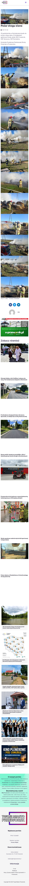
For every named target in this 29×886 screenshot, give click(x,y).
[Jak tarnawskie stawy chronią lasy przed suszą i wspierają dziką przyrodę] (14, 615)
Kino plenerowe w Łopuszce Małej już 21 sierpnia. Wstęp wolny (13, 765)
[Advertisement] (14, 592)
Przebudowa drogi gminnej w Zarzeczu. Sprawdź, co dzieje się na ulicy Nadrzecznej (14, 415)
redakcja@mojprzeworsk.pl (14, 858)
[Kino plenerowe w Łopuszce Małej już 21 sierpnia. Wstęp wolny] (14, 754)
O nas (14, 868)
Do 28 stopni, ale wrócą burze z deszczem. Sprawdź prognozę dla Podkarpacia (14, 660)
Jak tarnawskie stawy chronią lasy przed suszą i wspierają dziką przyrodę (13, 627)
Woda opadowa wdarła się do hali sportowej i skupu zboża (14, 539)
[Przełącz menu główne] (25, 2)
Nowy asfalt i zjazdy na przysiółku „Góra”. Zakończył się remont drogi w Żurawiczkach (14, 455)
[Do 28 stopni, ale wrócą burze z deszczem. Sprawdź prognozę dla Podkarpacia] (14, 644)
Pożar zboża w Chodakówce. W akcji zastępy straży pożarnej (14, 575)
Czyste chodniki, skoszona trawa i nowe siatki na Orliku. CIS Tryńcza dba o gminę (13, 687)
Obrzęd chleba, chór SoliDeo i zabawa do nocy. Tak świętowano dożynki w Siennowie (14, 379)
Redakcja (14, 870)
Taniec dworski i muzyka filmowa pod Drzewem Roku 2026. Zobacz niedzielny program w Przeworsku (13, 740)
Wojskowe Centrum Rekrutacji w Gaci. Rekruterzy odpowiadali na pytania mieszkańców (13, 712)
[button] (10, 304)
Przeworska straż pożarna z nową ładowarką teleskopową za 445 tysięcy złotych (14, 497)
